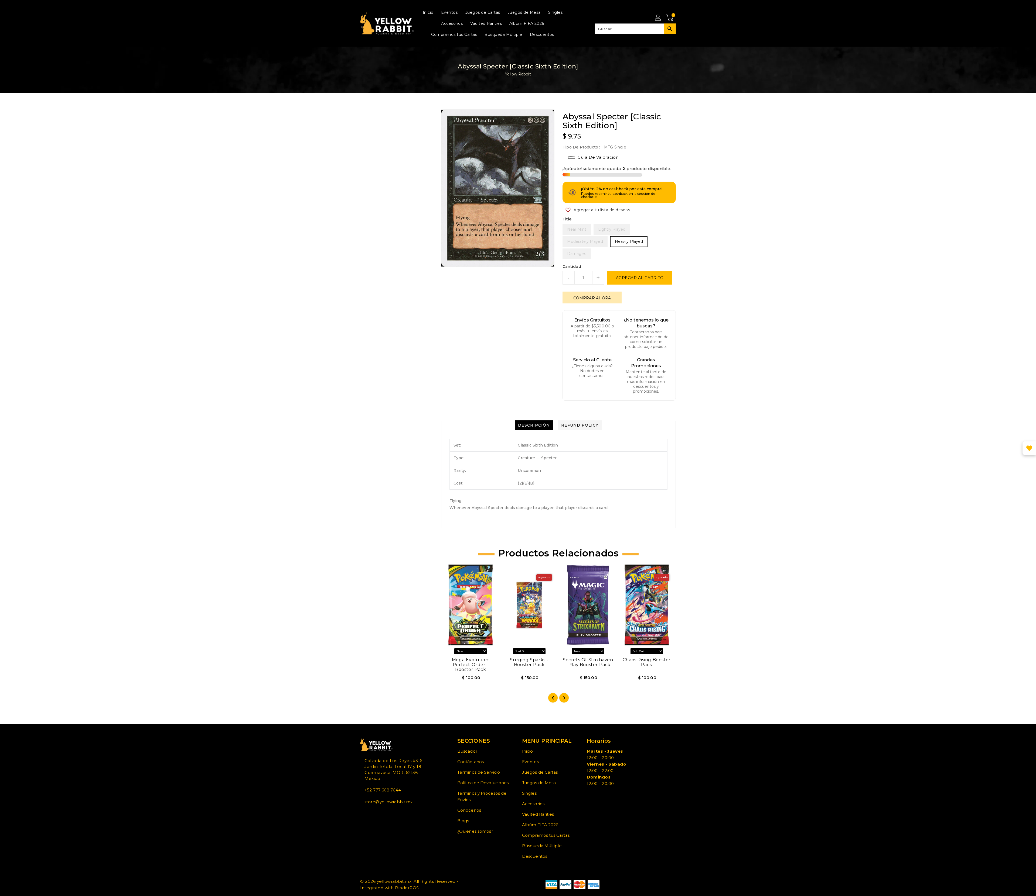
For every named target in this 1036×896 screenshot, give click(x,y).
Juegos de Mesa (539, 782)
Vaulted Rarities (538, 814)
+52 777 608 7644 (382, 790)
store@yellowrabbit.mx (388, 801)
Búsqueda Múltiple (542, 845)
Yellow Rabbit (518, 74)
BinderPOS (407, 887)
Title (567, 219)
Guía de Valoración (598, 157)
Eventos (530, 761)
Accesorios (533, 803)
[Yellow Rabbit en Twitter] (366, 814)
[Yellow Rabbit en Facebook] (361, 814)
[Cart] (670, 18)
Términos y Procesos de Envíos (481, 796)
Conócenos (469, 810)
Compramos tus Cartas (546, 835)
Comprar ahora (592, 298)
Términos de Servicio (478, 772)
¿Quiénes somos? (475, 831)
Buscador (467, 751)
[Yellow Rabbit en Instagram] (370, 814)
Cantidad (572, 266)
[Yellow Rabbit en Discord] (374, 814)
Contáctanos (470, 761)
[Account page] (658, 18)
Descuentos (534, 856)
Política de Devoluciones (483, 782)
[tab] (534, 425)
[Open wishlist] (1029, 448)
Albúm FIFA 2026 (540, 824)
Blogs (463, 820)
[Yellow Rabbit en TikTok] (379, 814)
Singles (529, 793)
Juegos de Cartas (540, 772)
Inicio (527, 751)
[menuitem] (428, 12)
